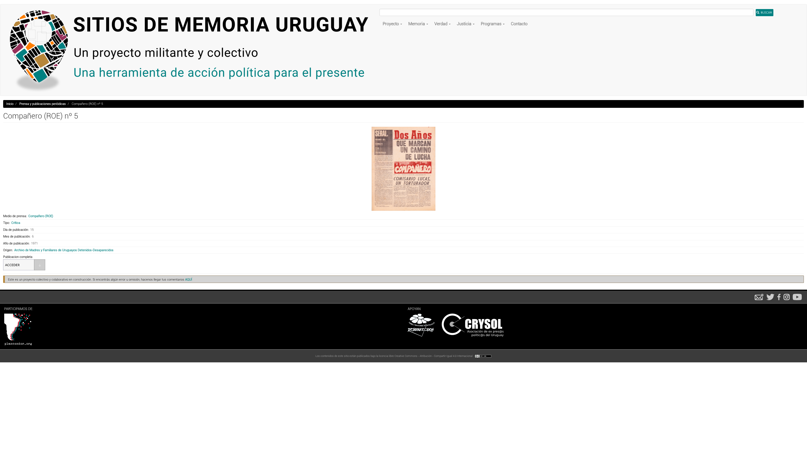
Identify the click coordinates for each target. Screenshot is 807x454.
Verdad (441, 23)
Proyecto (391, 23)
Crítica (15, 223)
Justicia (464, 23)
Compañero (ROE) (40, 216)
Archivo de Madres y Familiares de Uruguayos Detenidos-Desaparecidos (63, 250)
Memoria (417, 23)
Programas (491, 23)
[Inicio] (191, 50)
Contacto (519, 23)
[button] (403, 169)
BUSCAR (766, 12)
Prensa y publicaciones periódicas (42, 104)
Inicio (9, 104)
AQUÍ (188, 279)
